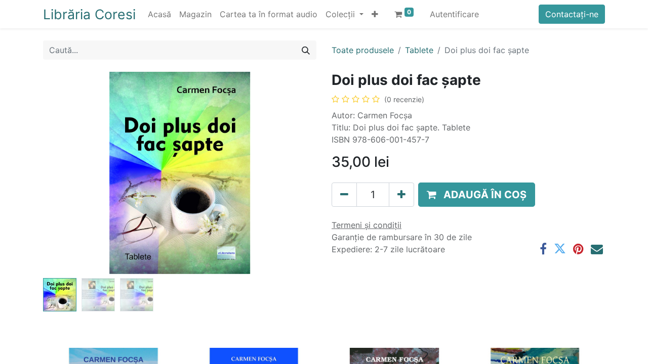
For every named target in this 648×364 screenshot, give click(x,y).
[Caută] (305, 50)
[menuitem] (159, 14)
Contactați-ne (571, 14)
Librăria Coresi (89, 14)
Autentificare (454, 14)
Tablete (419, 50)
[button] (375, 14)
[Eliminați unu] (344, 195)
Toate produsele (363, 50)
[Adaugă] (401, 195)
